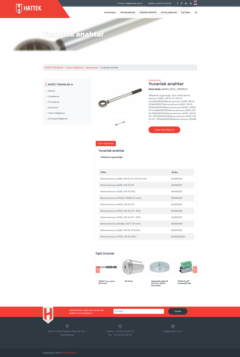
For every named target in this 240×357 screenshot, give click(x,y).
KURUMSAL (110, 12)
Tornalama (53, 102)
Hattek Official (69, 352)
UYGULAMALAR (169, 12)
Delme (51, 91)
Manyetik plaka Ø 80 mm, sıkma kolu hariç (159, 283)
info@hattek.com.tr (173, 331)
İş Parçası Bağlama (58, 118)
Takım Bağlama (74, 67)
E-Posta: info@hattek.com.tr (129, 3)
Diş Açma (53, 107)
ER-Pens (129, 281)
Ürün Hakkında (106, 143)
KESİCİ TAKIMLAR (54, 67)
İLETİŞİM (185, 12)
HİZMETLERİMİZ (148, 12)
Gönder (177, 311)
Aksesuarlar (92, 67)
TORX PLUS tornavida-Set (184, 282)
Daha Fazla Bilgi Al (164, 129)
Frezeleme (53, 96)
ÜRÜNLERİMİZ (127, 12)
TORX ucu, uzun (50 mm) (106, 282)
